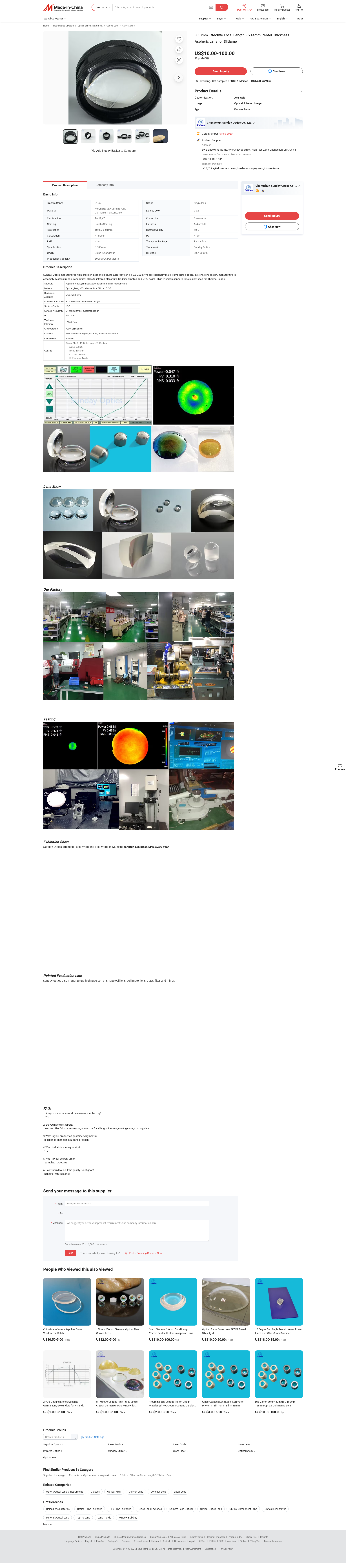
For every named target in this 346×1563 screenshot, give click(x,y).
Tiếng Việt (255, 1541)
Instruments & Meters (63, 25)
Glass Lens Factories (150, 1509)
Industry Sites (196, 1536)
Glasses (95, 1491)
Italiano (155, 1541)
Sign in (299, 9)
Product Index (235, 1536)
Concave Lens (158, 1491)
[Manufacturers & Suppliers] (63, 7)
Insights (264, 1536)
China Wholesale (158, 1536)
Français (126, 1541)
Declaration (210, 1548)
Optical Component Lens (243, 1509)
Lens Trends (104, 1517)
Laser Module (115, 1444)
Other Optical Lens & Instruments (64, 1491)
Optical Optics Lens (211, 1509)
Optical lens (49, 1457)
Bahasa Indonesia (273, 1541)
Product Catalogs (94, 1437)
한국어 (202, 1541)
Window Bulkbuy (128, 1517)
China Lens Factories (58, 1509)
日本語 (212, 1541)
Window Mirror (116, 1451)
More (46, 1524)
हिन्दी (221, 1541)
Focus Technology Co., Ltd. (149, 1548)
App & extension (259, 18)
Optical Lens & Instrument (90, 25)
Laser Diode (179, 1444)
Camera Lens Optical (181, 1509)
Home (46, 25)
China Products (102, 1536)
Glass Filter (179, 1451)
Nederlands (179, 1541)
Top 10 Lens (83, 1517)
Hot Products (84, 1536)
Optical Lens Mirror (275, 1509)
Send (70, 1253)
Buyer (220, 18)
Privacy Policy (226, 1548)
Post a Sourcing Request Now (143, 1253)
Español (100, 1541)
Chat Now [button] (279, 71)
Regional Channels (216, 1536)
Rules (300, 18)
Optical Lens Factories (89, 1509)
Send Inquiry (221, 71)
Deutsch (166, 1541)
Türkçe (243, 1541)
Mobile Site (251, 1536)
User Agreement (193, 1548)
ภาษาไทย (231, 1541)
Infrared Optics (51, 1451)
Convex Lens (128, 25)
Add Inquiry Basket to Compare (116, 151)
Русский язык (141, 1541)
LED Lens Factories (120, 1509)
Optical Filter (114, 1491)
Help (238, 18)
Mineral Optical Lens (57, 1517)
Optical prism (245, 1451)
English (88, 1541)
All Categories (55, 18)
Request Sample (261, 81)
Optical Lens (112, 25)
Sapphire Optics (52, 1444)
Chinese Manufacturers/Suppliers (130, 1536)
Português (113, 1541)
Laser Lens (244, 1444)
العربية (192, 1541)
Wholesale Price (178, 1536)
